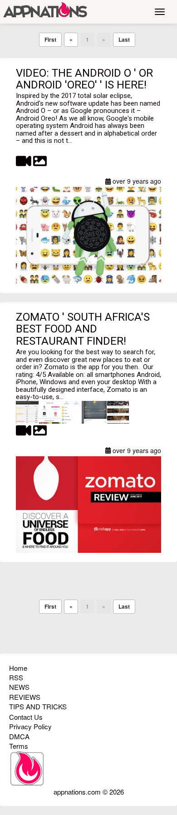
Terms (18, 746)
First (50, 39)
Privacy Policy (30, 726)
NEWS (19, 687)
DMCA (19, 736)
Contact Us (26, 717)
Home (18, 668)
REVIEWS (24, 697)
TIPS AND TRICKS (38, 706)
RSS (16, 677)
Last (124, 39)
